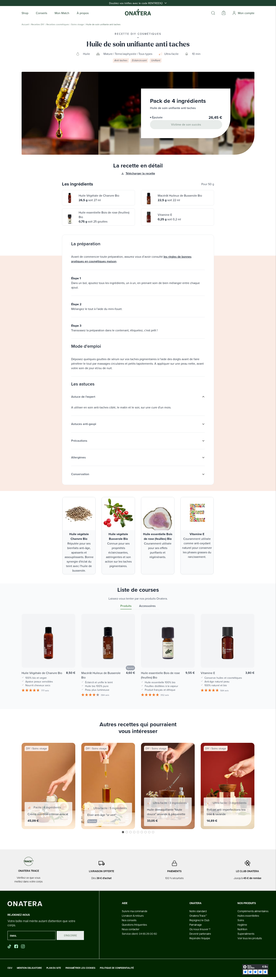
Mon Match (62, 13)
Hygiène (242, 924)
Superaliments (246, 933)
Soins (241, 920)
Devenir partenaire (200, 933)
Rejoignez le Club (199, 920)
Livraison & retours (133, 915)
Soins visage (77, 24)
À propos (83, 13)
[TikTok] (9, 946)
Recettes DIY (37, 24)
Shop (25, 13)
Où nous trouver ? (199, 929)
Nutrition (242, 929)
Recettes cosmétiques (57, 24)
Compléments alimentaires (253, 911)
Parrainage (195, 924)
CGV (10, 967)
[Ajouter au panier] (68, 659)
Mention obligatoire (29, 967)
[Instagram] (23, 946)
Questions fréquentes (134, 924)
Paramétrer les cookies (80, 967)
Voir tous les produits (250, 938)
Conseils (41, 13)
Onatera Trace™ (198, 915)
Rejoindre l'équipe (199, 938)
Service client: (139, 933)
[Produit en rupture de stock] (128, 659)
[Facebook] (16, 946)
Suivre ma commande (134, 911)
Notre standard (198, 911)
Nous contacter (130, 929)
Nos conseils (129, 920)
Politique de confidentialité (117, 967)
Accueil (25, 24)
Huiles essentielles (248, 915)
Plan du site (53, 967)
